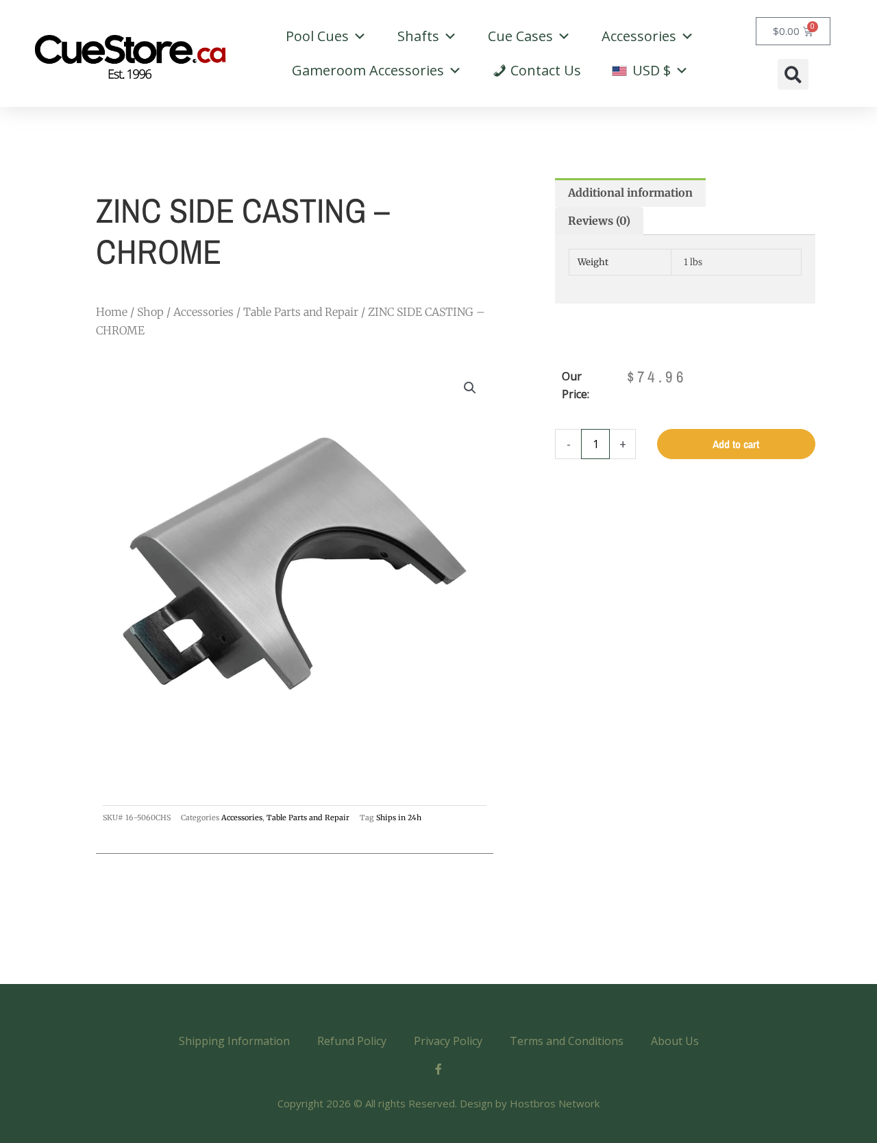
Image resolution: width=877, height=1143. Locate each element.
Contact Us (545, 70)
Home (111, 312)
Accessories (639, 36)
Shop (150, 312)
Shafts (418, 36)
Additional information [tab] (630, 192)
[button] (793, 74)
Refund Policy (351, 1040)
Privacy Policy (448, 1040)
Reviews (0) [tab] (599, 221)
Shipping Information (234, 1040)
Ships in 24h (398, 817)
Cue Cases (520, 36)
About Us (675, 1040)
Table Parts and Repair (300, 312)
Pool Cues (317, 36)
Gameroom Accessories (368, 70)
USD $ (650, 70)
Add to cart (736, 444)
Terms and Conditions (566, 1040)
